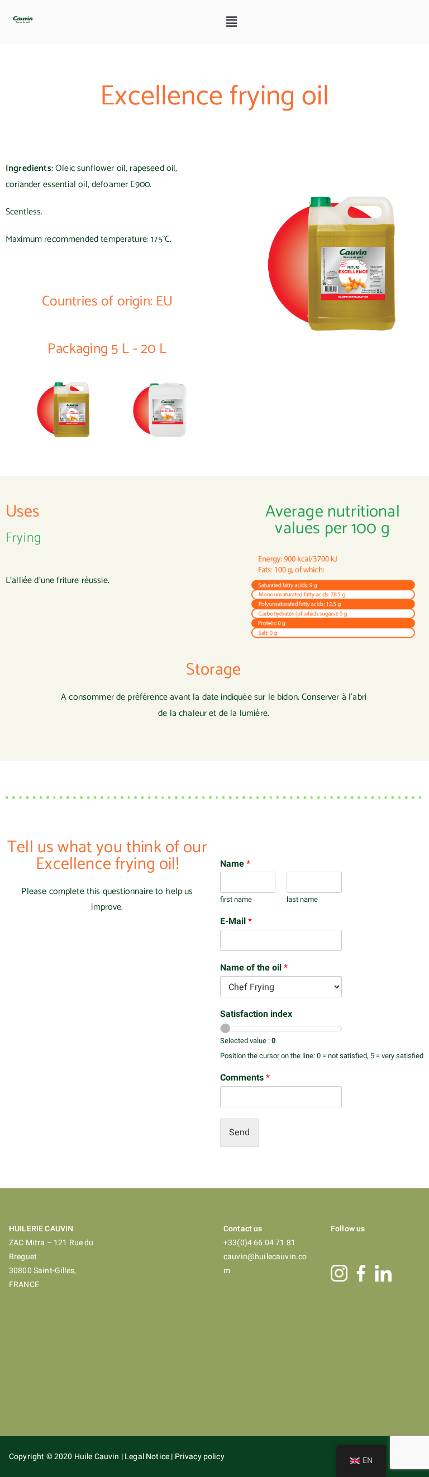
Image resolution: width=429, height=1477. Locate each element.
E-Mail (236, 922)
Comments (245, 1078)
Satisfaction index (256, 1014)
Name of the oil (254, 968)
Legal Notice (148, 1456)
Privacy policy (200, 1456)
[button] (232, 21)
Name (235, 864)
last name (302, 900)
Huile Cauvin (97, 1456)
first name (236, 900)
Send (239, 1132)
